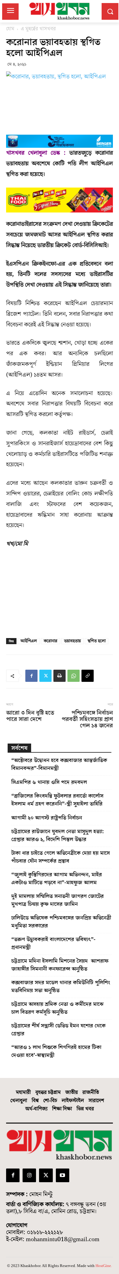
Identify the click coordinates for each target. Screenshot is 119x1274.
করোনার (50, 641)
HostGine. (104, 1265)
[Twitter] (45, 676)
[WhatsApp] (73, 676)
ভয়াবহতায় (72, 641)
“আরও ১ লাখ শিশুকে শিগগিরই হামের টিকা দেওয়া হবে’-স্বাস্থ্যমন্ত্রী (56, 1051)
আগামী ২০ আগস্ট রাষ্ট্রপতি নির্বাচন (46, 818)
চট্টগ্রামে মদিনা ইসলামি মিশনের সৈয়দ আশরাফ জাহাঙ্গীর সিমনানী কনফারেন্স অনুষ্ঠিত (59, 965)
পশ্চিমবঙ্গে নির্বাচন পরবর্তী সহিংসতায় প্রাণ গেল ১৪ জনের (87, 719)
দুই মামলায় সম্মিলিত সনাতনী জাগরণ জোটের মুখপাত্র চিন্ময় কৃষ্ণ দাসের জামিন (57, 900)
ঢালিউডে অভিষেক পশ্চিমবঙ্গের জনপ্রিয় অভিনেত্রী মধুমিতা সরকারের (61, 922)
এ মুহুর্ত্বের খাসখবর (38, 29)
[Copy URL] (87, 676)
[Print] (59, 676)
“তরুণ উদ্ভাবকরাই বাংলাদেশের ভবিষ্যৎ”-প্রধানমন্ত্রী (53, 943)
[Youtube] (62, 1175)
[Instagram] (29, 1175)
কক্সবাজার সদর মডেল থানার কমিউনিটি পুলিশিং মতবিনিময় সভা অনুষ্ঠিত (60, 986)
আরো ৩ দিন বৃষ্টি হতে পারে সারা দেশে (30, 716)
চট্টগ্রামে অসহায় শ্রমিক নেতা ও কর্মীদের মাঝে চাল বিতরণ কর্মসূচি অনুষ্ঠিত (57, 1008)
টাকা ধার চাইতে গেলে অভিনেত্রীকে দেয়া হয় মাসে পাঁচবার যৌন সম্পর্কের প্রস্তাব (60, 857)
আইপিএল (28, 641)
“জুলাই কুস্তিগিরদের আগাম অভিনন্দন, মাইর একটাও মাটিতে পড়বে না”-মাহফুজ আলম (56, 878)
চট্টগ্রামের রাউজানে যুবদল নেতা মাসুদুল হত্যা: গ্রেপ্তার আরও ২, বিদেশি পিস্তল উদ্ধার (57, 835)
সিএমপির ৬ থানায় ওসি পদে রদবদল (49, 782)
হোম (10, 29)
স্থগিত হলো (97, 641)
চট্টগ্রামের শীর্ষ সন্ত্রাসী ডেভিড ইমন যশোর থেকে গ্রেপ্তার (58, 1029)
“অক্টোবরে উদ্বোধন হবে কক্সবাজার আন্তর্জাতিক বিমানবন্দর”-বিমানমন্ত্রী (59, 764)
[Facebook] (31, 676)
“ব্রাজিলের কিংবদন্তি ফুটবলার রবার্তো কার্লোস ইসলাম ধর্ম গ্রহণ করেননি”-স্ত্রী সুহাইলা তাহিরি (57, 800)
